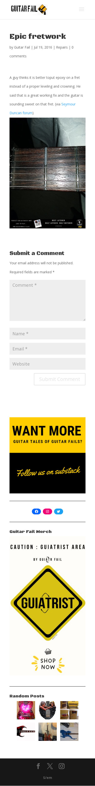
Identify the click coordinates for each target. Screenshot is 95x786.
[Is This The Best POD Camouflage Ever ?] (69, 718)
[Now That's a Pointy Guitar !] (26, 739)
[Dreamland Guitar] (47, 718)
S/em (47, 777)
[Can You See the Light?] (26, 718)
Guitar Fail (22, 47)
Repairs (62, 47)
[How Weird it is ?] (69, 739)
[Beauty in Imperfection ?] (47, 739)
